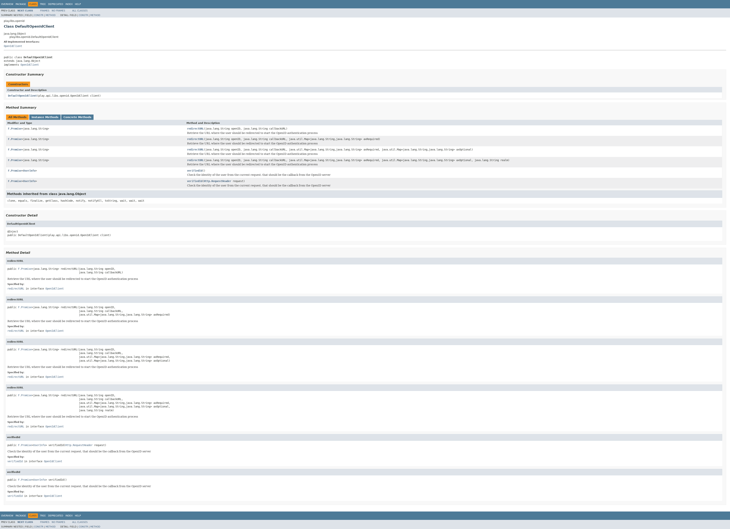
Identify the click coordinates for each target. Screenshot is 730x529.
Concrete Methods (77, 117)
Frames (44, 10)
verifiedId (194, 170)
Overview (7, 4)
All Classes (80, 10)
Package (21, 4)
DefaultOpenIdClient (22, 95)
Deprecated (55, 4)
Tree (43, 4)
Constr (38, 15)
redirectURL (195, 128)
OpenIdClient (13, 46)
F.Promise (15, 128)
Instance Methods (45, 117)
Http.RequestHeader (217, 181)
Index (69, 4)
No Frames (58, 10)
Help (78, 4)
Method (51, 15)
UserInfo (29, 170)
